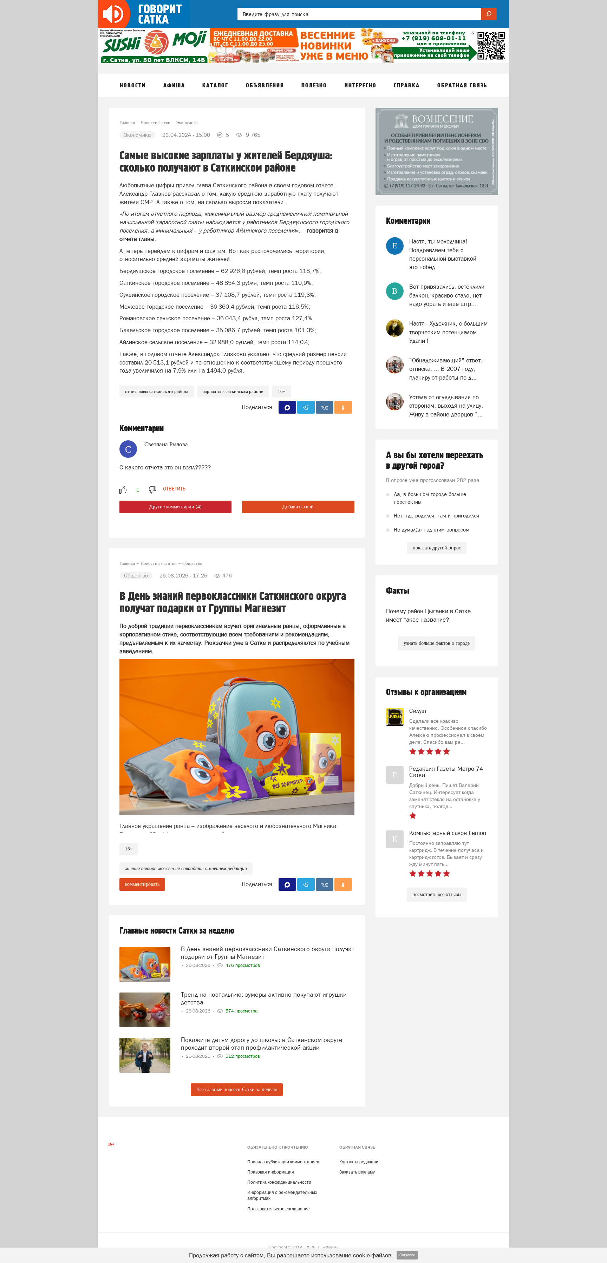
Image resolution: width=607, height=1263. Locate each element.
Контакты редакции (358, 1162)
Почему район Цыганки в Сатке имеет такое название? (428, 615)
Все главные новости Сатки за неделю (236, 1089)
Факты (397, 591)
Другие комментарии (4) (175, 506)
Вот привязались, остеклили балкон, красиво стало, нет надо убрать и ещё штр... (446, 295)
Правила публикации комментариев (283, 1162)
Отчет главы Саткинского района (156, 391)
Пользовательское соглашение (278, 1209)
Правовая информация (270, 1172)
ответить (174, 489)
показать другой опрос (437, 547)
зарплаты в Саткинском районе (233, 391)
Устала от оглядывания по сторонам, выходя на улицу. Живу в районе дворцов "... (446, 406)
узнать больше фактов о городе (437, 643)
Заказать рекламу (357, 1172)
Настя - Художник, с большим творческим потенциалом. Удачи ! (448, 332)
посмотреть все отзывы (436, 894)
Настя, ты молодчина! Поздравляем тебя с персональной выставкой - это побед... (444, 254)
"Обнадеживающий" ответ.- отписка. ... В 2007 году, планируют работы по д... (446, 369)
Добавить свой (298, 506)
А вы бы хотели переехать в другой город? (434, 460)
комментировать (142, 884)
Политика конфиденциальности (279, 1182)
